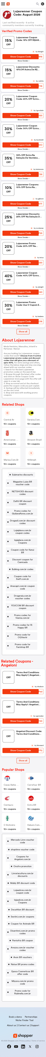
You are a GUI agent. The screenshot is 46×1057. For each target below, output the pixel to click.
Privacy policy (24, 1041)
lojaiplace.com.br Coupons (22, 541)
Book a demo (15, 1017)
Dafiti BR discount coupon (22, 502)
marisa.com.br (11, 460)
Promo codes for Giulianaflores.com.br (22, 512)
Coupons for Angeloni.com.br (22, 858)
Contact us (23, 1025)
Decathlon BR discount (22, 910)
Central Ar (9, 420)
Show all (23, 331)
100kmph (31, 460)
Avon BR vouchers (22, 957)
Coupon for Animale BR (22, 924)
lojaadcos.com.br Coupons (22, 901)
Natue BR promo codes (22, 964)
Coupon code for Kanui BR (22, 551)
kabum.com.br (34, 825)
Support (35, 1025)
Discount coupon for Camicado (22, 560)
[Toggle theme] (42, 4)
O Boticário (9, 825)
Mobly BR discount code (22, 883)
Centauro (8, 805)
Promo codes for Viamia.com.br (22, 616)
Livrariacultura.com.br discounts (22, 874)
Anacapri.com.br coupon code (22, 587)
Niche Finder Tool (24, 1020)
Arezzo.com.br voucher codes (22, 948)
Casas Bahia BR (11, 785)
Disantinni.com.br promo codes (22, 932)
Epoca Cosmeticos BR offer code (22, 972)
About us (11, 1025)
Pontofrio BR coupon (22, 940)
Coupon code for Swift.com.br (22, 577)
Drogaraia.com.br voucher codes (22, 597)
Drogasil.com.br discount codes (22, 522)
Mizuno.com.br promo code (22, 982)
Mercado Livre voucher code (22, 841)
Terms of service (38, 1041)
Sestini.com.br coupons (22, 917)
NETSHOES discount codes (22, 492)
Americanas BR (11, 440)
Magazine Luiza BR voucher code (22, 483)
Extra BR (31, 805)
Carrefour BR (34, 785)
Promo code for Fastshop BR (22, 645)
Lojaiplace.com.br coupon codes (22, 531)
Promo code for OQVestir (22, 636)
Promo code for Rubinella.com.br (22, 992)
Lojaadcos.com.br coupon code (22, 891)
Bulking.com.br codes (22, 569)
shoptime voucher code (22, 849)
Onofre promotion (22, 866)
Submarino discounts (22, 475)
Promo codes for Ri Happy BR (22, 626)
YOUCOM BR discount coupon (22, 606)
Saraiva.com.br (35, 420)
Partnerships (31, 1017)
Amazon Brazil (34, 440)
